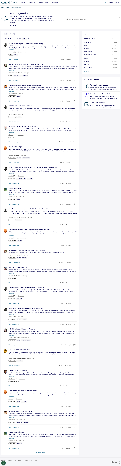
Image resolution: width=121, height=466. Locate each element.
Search (86, 61)
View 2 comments (14, 122)
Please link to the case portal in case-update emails (26, 308)
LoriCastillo (12, 419)
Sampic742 (12, 155)
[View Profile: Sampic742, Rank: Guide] (5, 148)
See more (11, 49)
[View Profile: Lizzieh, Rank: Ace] (5, 392)
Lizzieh (11, 399)
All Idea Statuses (9, 39)
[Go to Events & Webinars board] (86, 104)
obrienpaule (12, 275)
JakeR (10, 358)
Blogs (86, 58)
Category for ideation (16, 188)
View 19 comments (14, 365)
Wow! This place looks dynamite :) (20, 350)
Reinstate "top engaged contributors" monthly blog (26, 43)
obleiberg (11, 196)
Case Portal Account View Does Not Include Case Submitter (29, 209)
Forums (87, 48)
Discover (8, 7)
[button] (75, 59)
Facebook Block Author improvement (21, 411)
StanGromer (12, 379)
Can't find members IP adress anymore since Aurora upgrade (29, 229)
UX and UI (87, 42)
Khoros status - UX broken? (18, 370)
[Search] (105, 3)
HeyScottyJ (12, 255)
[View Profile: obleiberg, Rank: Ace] (5, 189)
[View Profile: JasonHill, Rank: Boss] (5, 86)
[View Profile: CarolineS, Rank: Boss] (5, 45)
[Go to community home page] (9, 2)
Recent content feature (16, 432)
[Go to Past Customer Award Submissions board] (86, 95)
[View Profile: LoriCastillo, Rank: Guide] (5, 412)
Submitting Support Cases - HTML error (22, 329)
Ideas (86, 45)
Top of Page (17, 460)
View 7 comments (14, 101)
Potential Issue (89, 39)
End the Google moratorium (18, 267)
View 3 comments (14, 183)
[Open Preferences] (3, 463)
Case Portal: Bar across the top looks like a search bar (27, 287)
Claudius (11, 135)
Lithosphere (88, 67)
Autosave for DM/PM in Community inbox (23, 391)
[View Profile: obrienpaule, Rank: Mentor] (5, 268)
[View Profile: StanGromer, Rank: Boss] (5, 372)
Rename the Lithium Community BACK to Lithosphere (27, 250)
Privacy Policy (28, 460)
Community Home (6, 460)
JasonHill (11, 93)
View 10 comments (14, 142)
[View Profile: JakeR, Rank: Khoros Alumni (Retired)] (5, 351)
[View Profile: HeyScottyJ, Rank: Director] (5, 251)
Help (36, 460)
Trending (30, 39)
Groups (86, 64)
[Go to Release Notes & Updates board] (86, 86)
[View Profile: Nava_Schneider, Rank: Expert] (5, 330)
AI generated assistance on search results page (25, 85)
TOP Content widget (15, 147)
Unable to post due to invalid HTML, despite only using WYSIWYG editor (33, 167)
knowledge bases (90, 55)
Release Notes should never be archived (22, 126)
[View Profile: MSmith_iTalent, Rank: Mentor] (5, 65)
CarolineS (11, 52)
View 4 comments (14, 225)
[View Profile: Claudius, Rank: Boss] (5, 128)
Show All (86, 71)
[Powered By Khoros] (115, 462)
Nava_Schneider (13, 337)
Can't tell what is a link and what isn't (21, 106)
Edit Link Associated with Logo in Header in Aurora (26, 64)
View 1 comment (13, 59)
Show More (41, 452)
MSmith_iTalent (13, 72)
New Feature (88, 51)
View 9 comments (14, 283)
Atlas (2, 7)
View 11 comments (14, 345)
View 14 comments (14, 262)
